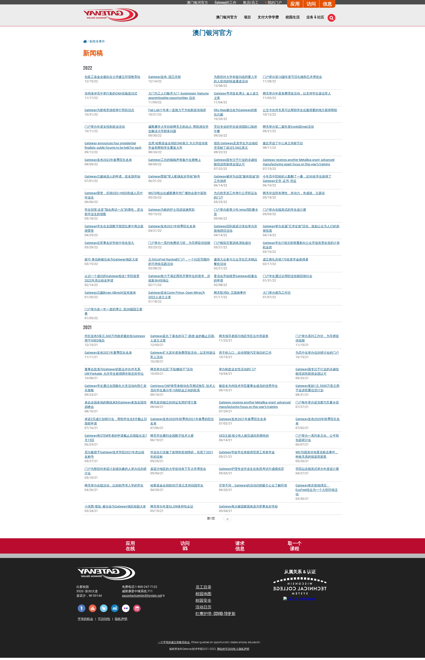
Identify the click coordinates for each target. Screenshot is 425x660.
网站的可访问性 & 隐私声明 (233, 648)
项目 (247, 16)
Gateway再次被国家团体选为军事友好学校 (248, 506)
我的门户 (275, 2)
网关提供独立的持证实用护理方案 (173, 402)
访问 (311, 3)
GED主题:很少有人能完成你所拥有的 (244, 435)
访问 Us (185, 545)
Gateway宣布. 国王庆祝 (164, 77)
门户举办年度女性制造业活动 (105, 126)
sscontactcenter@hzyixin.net (143, 595)
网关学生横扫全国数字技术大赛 (172, 435)
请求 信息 (240, 545)
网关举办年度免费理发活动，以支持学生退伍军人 (297, 93)
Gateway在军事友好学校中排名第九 (109, 243)
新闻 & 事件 (97, 41)
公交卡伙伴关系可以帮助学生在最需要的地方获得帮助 (300, 110)
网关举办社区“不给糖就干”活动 (171, 369)
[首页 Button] (85, 41)
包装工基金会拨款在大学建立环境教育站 (112, 77)
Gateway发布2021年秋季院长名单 (172, 226)
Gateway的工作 (225, 2)
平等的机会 (85, 619)
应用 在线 (130, 545)
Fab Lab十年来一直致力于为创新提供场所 (177, 110)
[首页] (110, 14)
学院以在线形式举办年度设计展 (317, 469)
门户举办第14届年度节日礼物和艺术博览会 (292, 77)
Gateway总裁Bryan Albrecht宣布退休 (110, 292)
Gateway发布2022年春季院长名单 (108, 160)
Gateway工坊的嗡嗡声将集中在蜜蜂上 (174, 160)
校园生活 (293, 16)
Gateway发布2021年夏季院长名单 (108, 352)
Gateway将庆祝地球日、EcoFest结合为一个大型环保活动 (317, 490)
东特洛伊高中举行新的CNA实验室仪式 (111, 93)
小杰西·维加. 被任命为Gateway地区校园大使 (115, 506)
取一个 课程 (295, 545)
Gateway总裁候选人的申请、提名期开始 (112, 176)
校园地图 (203, 593)
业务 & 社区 (315, 16)
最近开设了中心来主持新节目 (283, 143)
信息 (327, 3)
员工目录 (203, 587)
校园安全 (203, 600)
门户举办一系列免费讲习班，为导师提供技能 (179, 243)
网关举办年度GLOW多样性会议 (171, 506)
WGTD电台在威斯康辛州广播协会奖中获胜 (177, 193)
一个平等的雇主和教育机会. (174, 642)
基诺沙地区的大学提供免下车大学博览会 (178, 469)
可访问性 (104, 619)
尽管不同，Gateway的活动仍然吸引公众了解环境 (253, 485)
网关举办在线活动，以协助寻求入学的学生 (114, 485)
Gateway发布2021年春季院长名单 (242, 419)
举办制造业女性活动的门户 (237, 369)
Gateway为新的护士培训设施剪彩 (171, 209)
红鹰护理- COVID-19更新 (215, 613)
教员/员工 (251, 2)
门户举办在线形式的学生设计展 (284, 209)
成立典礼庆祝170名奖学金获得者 (285, 259)
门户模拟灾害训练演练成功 (232, 243)
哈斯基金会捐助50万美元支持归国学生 (176, 485)
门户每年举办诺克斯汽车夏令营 (317, 402)
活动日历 (203, 607)
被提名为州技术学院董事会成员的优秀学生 (248, 386)
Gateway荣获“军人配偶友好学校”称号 (174, 176)
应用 (295, 3)
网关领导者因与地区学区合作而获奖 (244, 336)
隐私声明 (121, 619)
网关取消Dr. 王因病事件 (230, 292)
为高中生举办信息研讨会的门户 (317, 352)
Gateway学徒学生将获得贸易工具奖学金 (247, 452)
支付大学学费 (268, 16)
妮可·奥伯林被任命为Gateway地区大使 (111, 259)
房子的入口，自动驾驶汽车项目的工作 (245, 352)
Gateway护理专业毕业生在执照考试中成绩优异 (251, 469)
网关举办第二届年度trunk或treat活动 (288, 126)
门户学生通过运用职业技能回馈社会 (287, 276)
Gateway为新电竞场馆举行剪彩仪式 (109, 110)
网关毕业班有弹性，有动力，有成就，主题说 (294, 193)
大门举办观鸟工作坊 (277, 292)
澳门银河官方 (212, 32)
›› (227, 518)
